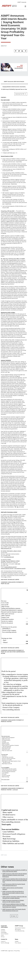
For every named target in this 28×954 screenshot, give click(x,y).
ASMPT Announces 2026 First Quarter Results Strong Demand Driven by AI (13, 884)
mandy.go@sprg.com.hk (10, 567)
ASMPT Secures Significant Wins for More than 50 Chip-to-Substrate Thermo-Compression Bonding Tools (14, 880)
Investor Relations (4, 933)
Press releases (18, 942)
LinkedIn (16, 941)
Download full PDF (19, 94)
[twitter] (18, 51)
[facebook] (15, 51)
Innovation (3, 930)
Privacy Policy (17, 950)
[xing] (25, 51)
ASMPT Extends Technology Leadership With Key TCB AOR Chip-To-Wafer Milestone (14, 897)
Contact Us (3, 941)
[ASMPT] (7, 6)
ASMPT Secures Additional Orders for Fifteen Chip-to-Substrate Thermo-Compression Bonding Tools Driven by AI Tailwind (14, 905)
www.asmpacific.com (6, 548)
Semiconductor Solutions (20, 927)
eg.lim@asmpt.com (9, 557)
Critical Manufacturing (19, 930)
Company (3, 929)
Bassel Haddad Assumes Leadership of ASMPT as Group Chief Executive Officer (14, 870)
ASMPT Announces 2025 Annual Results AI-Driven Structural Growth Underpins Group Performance (13, 893)
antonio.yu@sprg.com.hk (7, 568)
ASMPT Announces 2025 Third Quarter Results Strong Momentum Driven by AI (14, 910)
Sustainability (3, 932)
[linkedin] (22, 51)
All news (13, 916)
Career (2, 935)
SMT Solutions (18, 929)
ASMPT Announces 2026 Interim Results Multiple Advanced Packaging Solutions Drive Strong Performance (14, 875)
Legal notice (10, 950)
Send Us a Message (5, 942)
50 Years (3, 936)
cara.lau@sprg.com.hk (19, 568)
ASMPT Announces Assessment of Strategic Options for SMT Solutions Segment (13, 901)
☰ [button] (25, 6)
